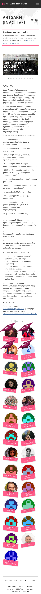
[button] (8, 78)
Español (30, 586)
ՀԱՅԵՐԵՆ (19, 589)
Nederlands (30, 589)
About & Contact (10, 580)
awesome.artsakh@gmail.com (13, 309)
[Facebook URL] (36, 20)
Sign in (34, 580)
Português (16, 591)
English (21, 586)
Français (10, 589)
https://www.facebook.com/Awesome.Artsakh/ (20, 314)
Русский (26, 591)
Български (12, 586)
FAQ (21, 580)
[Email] (32, 20)
